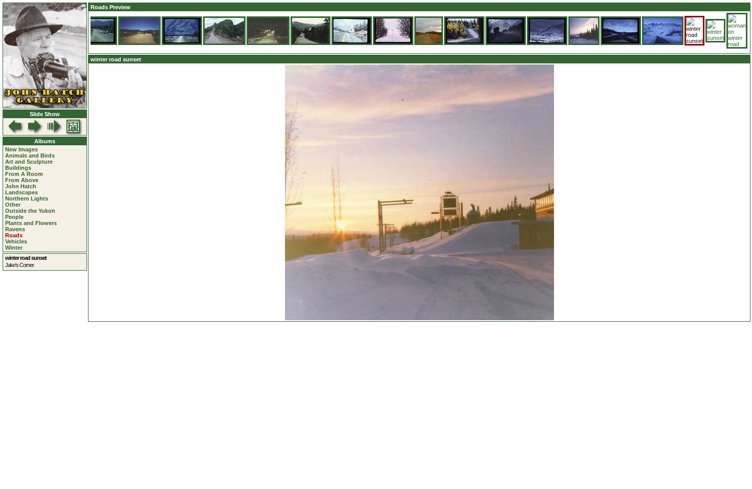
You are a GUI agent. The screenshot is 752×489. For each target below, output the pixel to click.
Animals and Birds (30, 155)
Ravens (15, 229)
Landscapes (21, 192)
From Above (21, 180)
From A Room (24, 174)
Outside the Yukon (30, 211)
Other (12, 205)
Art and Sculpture (29, 162)
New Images (21, 149)
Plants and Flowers (31, 223)
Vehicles (16, 241)
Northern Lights (26, 198)
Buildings (18, 168)
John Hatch (20, 186)
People (14, 217)
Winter (14, 247)
